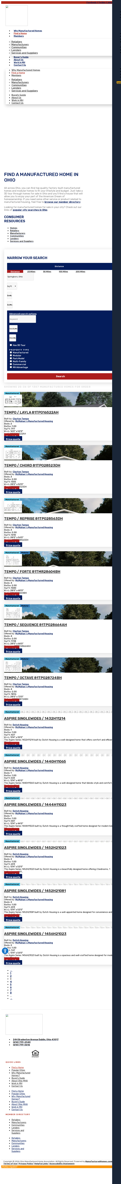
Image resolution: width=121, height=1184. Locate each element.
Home (9, 117)
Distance (59, 266)
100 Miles (63, 271)
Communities (19, 47)
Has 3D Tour (19, 345)
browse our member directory (62, 202)
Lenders (16, 50)
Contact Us (20, 65)
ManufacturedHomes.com (98, 1161)
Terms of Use (10, 1163)
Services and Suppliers (25, 53)
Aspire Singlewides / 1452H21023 (35, 848)
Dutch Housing (20, 725)
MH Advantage (20, 367)
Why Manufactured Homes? (21, 1074)
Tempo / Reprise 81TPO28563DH (33, 519)
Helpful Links (41, 1163)
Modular (17, 355)
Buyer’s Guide (21, 57)
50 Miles (47, 271)
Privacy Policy (26, 1163)
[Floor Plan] (13, 405)
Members (19, 36)
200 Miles (80, 271)
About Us (18, 60)
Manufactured (20, 352)
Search (60, 376)
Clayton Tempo (21, 419)
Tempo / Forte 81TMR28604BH (32, 572)
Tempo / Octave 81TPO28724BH (33, 678)
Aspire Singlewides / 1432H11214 (35, 718)
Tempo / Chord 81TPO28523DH (32, 465)
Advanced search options (23, 314)
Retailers (17, 41)
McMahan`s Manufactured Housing (34, 421)
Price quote (13, 439)
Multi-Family (19, 361)
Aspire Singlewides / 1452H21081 (35, 891)
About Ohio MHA (20, 1081)
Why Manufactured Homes (28, 31)
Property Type (19, 350)
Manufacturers (20, 44)
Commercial (19, 364)
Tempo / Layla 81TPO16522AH (31, 412)
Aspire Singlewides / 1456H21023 (35, 934)
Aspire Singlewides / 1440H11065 (35, 761)
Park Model (18, 358)
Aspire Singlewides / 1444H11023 (35, 805)
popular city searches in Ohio (30, 210)
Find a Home (20, 33)
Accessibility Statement (62, 1163)
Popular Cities (18, 1070)
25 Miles (31, 271)
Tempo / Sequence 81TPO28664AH (35, 625)
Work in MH (19, 62)
